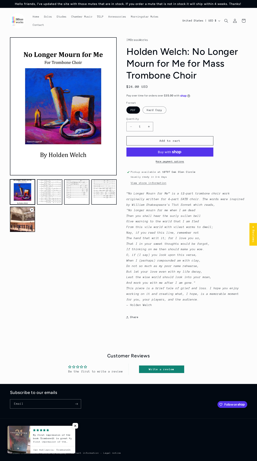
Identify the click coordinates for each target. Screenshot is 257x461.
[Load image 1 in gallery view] (22, 192)
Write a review (161, 369)
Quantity (132, 118)
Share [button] (134, 317)
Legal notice (112, 453)
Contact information (85, 453)
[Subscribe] (76, 403)
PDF (133, 110)
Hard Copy (154, 110)
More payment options (170, 161)
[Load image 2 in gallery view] (49, 192)
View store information (149, 182)
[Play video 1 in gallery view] (22, 219)
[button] (226, 20)
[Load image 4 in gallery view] (104, 192)
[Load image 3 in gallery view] (76, 192)
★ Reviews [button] (253, 234)
